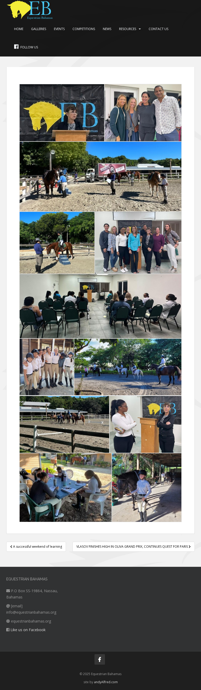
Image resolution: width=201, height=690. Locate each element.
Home (18, 29)
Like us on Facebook (28, 629)
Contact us (158, 29)
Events (59, 29)
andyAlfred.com (106, 682)
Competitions (83, 29)
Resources (127, 29)
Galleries (38, 29)
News (107, 29)
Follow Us (29, 47)
